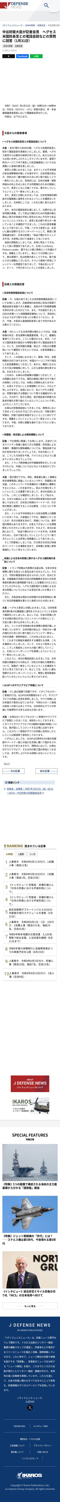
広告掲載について (17, 1445)
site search (46, 5)
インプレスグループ (30, 1458)
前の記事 (45, 771)
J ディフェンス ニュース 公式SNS (30, 1399)
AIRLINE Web (19, 1426)
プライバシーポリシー (43, 1445)
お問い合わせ (42, 1451)
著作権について (17, 1451)
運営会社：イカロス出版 (30, 1439)
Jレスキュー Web (40, 1426)
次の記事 (15, 771)
